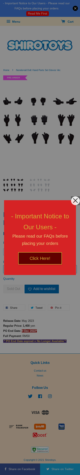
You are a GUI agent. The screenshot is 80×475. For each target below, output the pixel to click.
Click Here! (40, 258)
